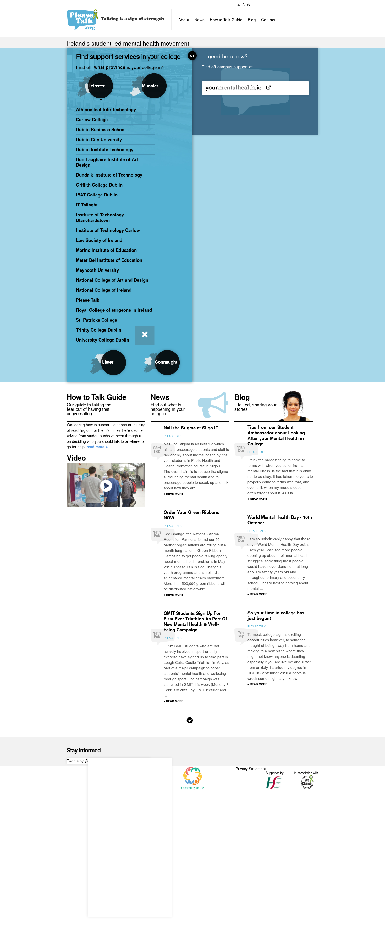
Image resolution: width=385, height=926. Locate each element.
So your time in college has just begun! (276, 615)
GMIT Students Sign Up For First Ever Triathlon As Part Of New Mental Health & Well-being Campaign (195, 621)
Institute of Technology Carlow (108, 230)
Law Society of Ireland (99, 240)
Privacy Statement (251, 768)
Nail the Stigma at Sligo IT (191, 427)
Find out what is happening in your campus (168, 409)
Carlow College (92, 119)
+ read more (173, 494)
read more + (97, 446)
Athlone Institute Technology (106, 109)
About (183, 19)
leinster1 (103, 84)
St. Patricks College (96, 320)
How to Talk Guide (226, 19)
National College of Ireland (103, 290)
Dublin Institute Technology (104, 149)
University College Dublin (102, 340)
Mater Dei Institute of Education (109, 260)
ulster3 (103, 362)
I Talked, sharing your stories (255, 406)
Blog (252, 19)
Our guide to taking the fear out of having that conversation (89, 409)
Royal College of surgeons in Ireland (114, 310)
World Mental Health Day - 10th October (280, 520)
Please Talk (87, 300)
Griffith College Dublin (99, 185)
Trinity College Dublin (98, 330)
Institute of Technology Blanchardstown (100, 217)
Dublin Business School (101, 129)
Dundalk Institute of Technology (109, 175)
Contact (268, 19)
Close (145, 335)
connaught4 (156, 362)
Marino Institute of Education (106, 250)
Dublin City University (99, 139)
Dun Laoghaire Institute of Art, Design (108, 162)
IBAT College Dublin (97, 194)
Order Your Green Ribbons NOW (191, 515)
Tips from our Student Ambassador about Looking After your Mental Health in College (276, 435)
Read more (189, 720)
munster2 (156, 84)
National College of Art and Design (112, 280)
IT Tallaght (87, 204)
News (199, 19)
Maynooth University (97, 270)
